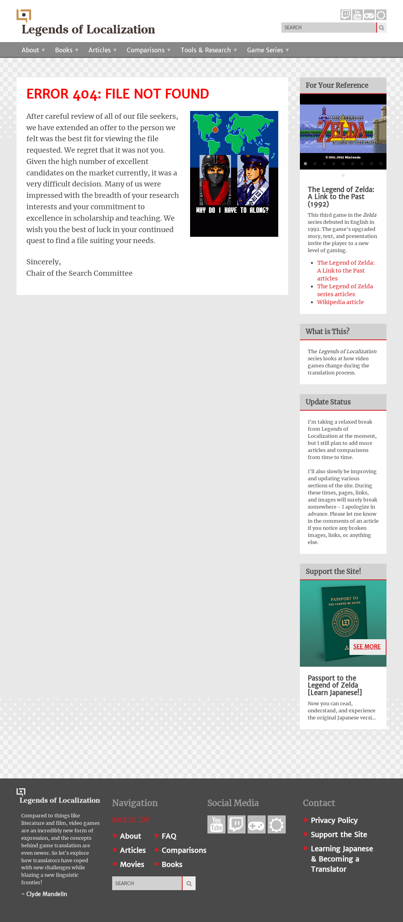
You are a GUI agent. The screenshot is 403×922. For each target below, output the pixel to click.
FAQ (169, 836)
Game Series (266, 50)
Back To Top (130, 819)
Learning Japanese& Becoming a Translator (342, 859)
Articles (101, 50)
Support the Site (339, 834)
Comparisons (146, 50)
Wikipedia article (340, 302)
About (31, 50)
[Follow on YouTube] (357, 14)
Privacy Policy (334, 820)
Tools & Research (207, 50)
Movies (132, 864)
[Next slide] (374, 132)
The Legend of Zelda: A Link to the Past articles (346, 270)
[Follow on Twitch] (345, 14)
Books (64, 50)
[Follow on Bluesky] (381, 14)
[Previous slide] (312, 132)
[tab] (305, 164)
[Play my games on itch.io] (369, 14)
